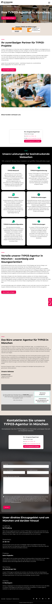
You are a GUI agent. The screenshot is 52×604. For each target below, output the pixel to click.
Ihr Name (5, 464)
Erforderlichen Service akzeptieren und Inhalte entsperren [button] (42, 400)
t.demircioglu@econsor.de (34, 138)
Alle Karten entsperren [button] (42, 393)
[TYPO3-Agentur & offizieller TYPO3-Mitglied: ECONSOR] (6, 2)
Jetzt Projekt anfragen (9, 18)
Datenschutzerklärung (16, 502)
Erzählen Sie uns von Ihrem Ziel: (11, 476)
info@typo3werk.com (9, 500)
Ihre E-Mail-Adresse (8, 470)
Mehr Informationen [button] (17, 400)
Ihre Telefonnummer (32, 470)
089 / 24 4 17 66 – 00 (31, 136)
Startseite (3, 6)
